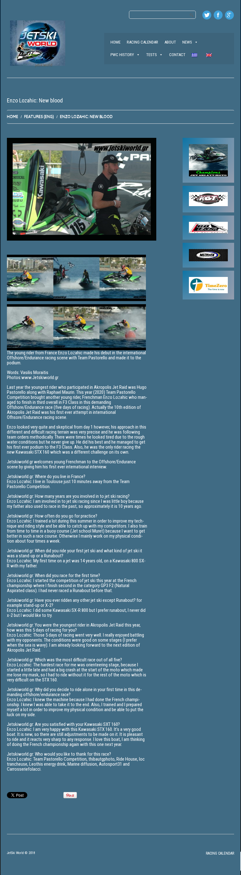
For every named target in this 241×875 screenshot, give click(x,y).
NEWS (187, 42)
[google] (229, 15)
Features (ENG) (39, 116)
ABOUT (170, 42)
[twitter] (207, 15)
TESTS (151, 54)
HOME (115, 42)
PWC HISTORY (122, 54)
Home (12, 116)
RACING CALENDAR (142, 42)
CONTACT (177, 54)
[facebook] (218, 15)
